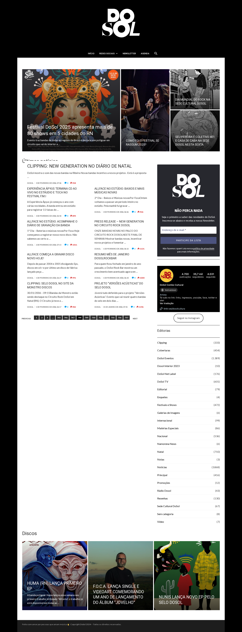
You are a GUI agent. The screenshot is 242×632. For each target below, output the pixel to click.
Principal (162, 475)
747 (72, 317)
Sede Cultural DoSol (168, 506)
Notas (160, 459)
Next (135, 319)
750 (93, 317)
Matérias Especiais (168, 428)
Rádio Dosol (164, 490)
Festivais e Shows (167, 404)
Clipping (162, 342)
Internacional (164, 420)
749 (86, 317)
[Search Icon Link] (156, 54)
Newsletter (129, 53)
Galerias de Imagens (168, 412)
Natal (160, 451)
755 (112, 317)
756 (119, 317)
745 (59, 317)
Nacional (162, 436)
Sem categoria (165, 513)
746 (65, 317)
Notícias (162, 467)
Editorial (162, 389)
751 (100, 317)
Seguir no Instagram (188, 317)
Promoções (163, 482)
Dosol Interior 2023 (168, 365)
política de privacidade (203, 248)
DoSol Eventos (165, 358)
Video (160, 521)
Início (91, 53)
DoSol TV (162, 381)
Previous (26, 319)
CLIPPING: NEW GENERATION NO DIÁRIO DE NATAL (79, 166)
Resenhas (162, 498)
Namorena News (166, 443)
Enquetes (162, 397)
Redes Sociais (107, 53)
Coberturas (163, 350)
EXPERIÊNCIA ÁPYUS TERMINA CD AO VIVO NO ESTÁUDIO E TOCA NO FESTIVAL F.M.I (52, 192)
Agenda (145, 53)
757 (126, 317)
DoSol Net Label (166, 373)
